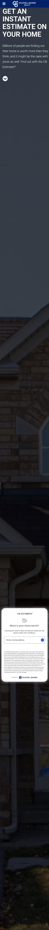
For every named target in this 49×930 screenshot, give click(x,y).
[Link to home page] (24, 4)
